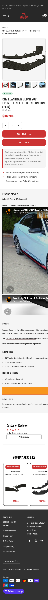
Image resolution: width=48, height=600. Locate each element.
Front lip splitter (8, 343)
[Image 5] (35, 85)
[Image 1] (5, 85)
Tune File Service (9, 530)
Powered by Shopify (32, 569)
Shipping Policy (8, 546)
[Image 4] (28, 85)
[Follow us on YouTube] (42, 541)
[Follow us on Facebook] (30, 541)
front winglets (23, 343)
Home (4, 27)
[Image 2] (13, 85)
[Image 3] (20, 85)
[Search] (9, 16)
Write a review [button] (24, 436)
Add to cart (24, 134)
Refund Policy (8, 541)
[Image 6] (42, 85)
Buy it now (24, 142)
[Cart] (43, 16)
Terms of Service (9, 551)
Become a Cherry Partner (9, 523)
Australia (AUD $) (10, 561)
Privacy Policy (8, 535)
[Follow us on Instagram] (36, 541)
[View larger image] (24, 59)
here (21, 164)
